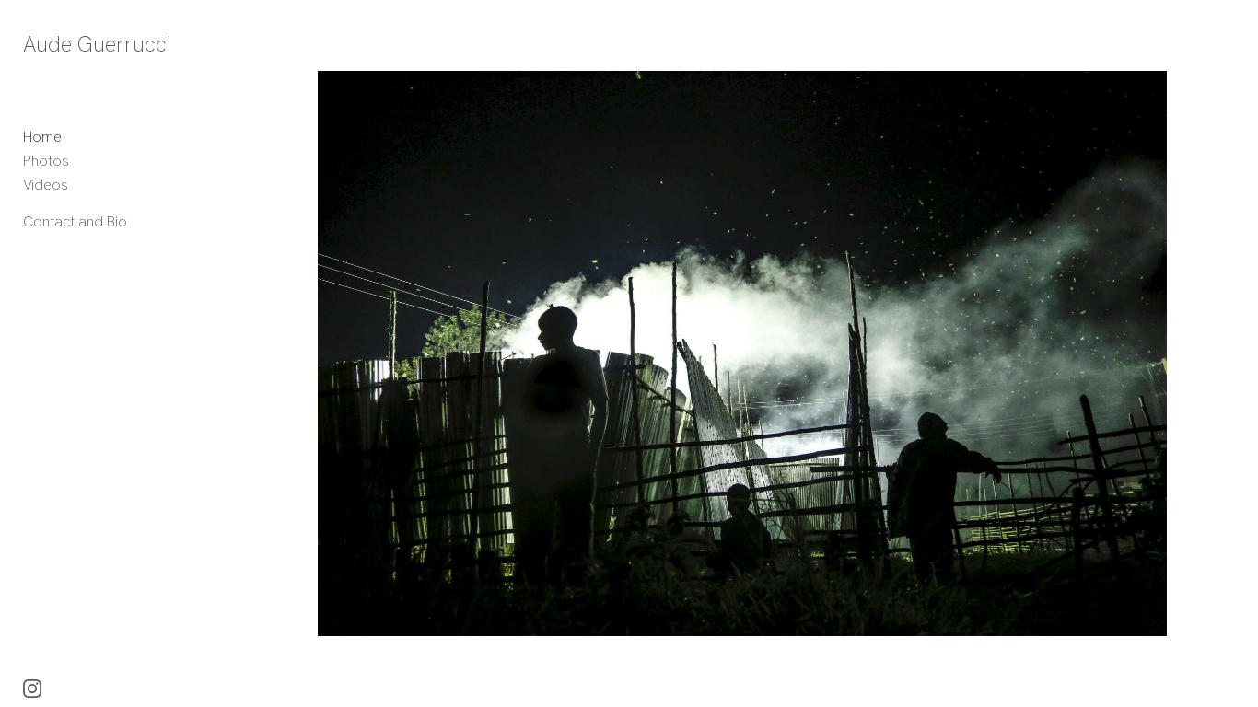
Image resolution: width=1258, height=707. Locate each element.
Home (42, 136)
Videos (45, 184)
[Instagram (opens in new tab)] (32, 688)
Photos (46, 160)
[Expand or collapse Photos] (81, 161)
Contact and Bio (75, 221)
